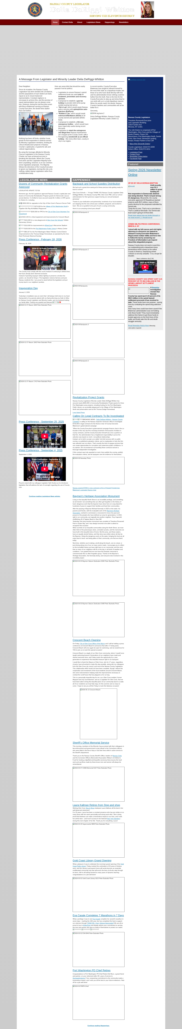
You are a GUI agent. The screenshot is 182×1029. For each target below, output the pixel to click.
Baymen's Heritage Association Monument (96, 496)
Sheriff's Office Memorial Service (91, 742)
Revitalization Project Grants (88, 397)
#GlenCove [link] (48, 225)
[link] (57, 206)
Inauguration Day (28, 288)
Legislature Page (136, 152)
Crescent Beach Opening (87, 640)
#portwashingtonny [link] (79, 978)
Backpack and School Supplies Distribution (96, 183)
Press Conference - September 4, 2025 (40, 450)
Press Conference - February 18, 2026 (40, 239)
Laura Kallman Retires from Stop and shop (96, 805)
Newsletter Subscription (138, 156)
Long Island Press (79, 412)
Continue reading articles (44, 496)
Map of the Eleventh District (140, 144)
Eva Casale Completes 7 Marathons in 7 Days (98, 915)
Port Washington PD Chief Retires (91, 970)
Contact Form (135, 154)
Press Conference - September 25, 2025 (41, 421)
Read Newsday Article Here (138, 326)
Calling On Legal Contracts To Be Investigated (98, 415)
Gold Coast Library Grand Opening (92, 860)
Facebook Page (136, 158)
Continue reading (98, 1025)
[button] (176, 1023)
